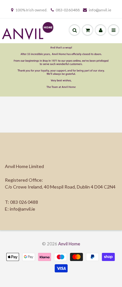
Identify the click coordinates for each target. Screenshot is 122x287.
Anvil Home (69, 243)
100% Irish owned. (31, 9)
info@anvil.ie (100, 9)
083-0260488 (68, 9)
